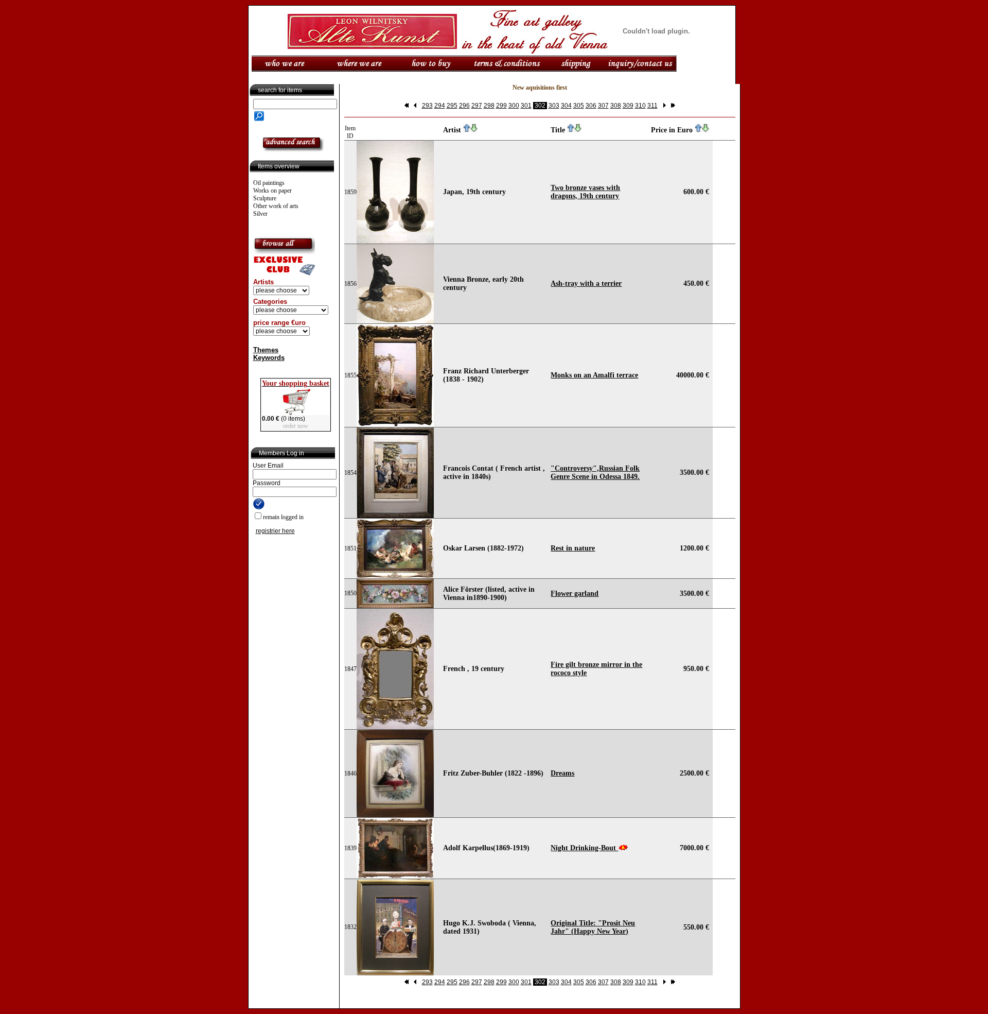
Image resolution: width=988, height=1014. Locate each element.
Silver (260, 213)
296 (464, 105)
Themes (265, 350)
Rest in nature (573, 548)
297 (476, 105)
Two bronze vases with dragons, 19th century (585, 192)
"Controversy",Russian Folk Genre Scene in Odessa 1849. (595, 472)
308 (615, 105)
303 (554, 105)
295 (452, 105)
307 (603, 105)
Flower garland (574, 593)
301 (526, 105)
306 (591, 105)
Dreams (562, 773)
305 (578, 105)
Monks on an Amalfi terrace (594, 375)
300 (513, 105)
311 (652, 105)
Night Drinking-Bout (584, 848)
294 (439, 105)
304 (566, 105)
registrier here (275, 531)
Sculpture (264, 198)
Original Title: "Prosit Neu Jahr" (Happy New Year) (593, 927)
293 (427, 105)
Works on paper (272, 190)
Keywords (269, 358)
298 (489, 105)
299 (501, 105)
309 (628, 105)
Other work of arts (275, 206)
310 (640, 105)
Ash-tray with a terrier (586, 283)
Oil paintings (269, 182)
